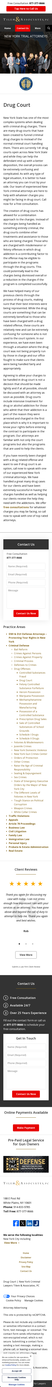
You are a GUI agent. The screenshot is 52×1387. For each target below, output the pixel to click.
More (38, 28)
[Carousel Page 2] (26, 944)
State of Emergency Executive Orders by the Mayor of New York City (31, 784)
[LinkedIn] (29, 1223)
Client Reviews (26, 869)
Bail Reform (20, 649)
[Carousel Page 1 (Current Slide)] (19, 944)
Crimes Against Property (28, 657)
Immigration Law (19, 839)
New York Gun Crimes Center (30, 753)
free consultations (16, 507)
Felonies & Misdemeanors (28, 742)
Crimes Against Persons (27, 653)
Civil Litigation (17, 831)
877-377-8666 (25, 1211)
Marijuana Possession (31, 695)
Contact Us (23, 28)
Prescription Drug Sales (33, 719)
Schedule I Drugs (29, 734)
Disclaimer (26, 1257)
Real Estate (16, 850)
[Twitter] (23, 1223)
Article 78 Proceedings (22, 823)
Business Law (17, 827)
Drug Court (25, 680)
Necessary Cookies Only (17, 1378)
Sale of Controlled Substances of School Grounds (31, 726)
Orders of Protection (26, 757)
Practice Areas (14, 627)
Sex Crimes (20, 777)
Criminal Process (23, 661)
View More (26, 954)
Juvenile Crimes (22, 746)
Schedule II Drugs (29, 738)
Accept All (17, 1371)
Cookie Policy (13, 1300)
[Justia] (36, 1223)
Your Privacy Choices (23, 1296)
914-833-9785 (21, 1207)
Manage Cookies (33, 1300)
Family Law (15, 835)
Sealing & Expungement (27, 773)
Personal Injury (18, 843)
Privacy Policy (26, 1262)
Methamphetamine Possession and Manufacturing (30, 703)
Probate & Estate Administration (28, 847)
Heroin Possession (29, 692)
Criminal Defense (19, 645)
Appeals (13, 819)
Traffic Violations (19, 815)
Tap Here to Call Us (26, 8)
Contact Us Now (26, 613)
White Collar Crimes (25, 812)
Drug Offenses (22, 668)
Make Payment (26, 1127)
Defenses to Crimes (25, 664)
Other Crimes (21, 761)
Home (7, 28)
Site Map (26, 1266)
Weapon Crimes (23, 808)
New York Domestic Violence (30, 750)
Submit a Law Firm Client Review (26, 966)
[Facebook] (16, 1223)
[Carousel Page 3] (32, 944)
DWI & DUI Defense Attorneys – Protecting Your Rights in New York (28, 637)
